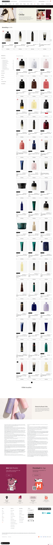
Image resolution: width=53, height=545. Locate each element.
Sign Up (9, 475)
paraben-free (44, 432)
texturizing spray (44, 426)
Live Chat (31, 510)
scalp (45, 451)
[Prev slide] (2, 40)
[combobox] (47, 56)
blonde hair (8, 446)
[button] (5, 543)
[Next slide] (51, 15)
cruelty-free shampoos (33, 431)
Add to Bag (21, 96)
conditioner (19, 435)
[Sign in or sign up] (46, 1)
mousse (34, 424)
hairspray (39, 426)
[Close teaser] (48, 542)
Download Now (36, 475)
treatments (47, 431)
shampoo (16, 435)
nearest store (42, 455)
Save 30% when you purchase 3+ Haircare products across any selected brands (26, 6)
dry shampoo (21, 435)
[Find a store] (47, 1)
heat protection (8, 451)
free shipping (32, 455)
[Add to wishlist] (12, 31)
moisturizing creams (13, 450)
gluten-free (41, 432)
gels (25, 435)
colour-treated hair (36, 441)
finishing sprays (44, 431)
